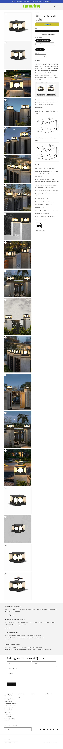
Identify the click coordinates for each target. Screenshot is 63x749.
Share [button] (38, 60)
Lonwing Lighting (48, 742)
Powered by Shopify (55, 742)
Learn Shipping (9, 615)
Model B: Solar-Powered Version (45, 44)
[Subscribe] (29, 729)
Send (11, 684)
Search (19, 697)
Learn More (8, 628)
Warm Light (40, 50)
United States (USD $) (10, 743)
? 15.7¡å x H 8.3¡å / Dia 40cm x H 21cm (47, 34)
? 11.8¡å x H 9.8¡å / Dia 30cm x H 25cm (47, 31)
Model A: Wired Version (43, 40)
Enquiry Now (47, 24)
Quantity (37, 53)
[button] (4, 6)
